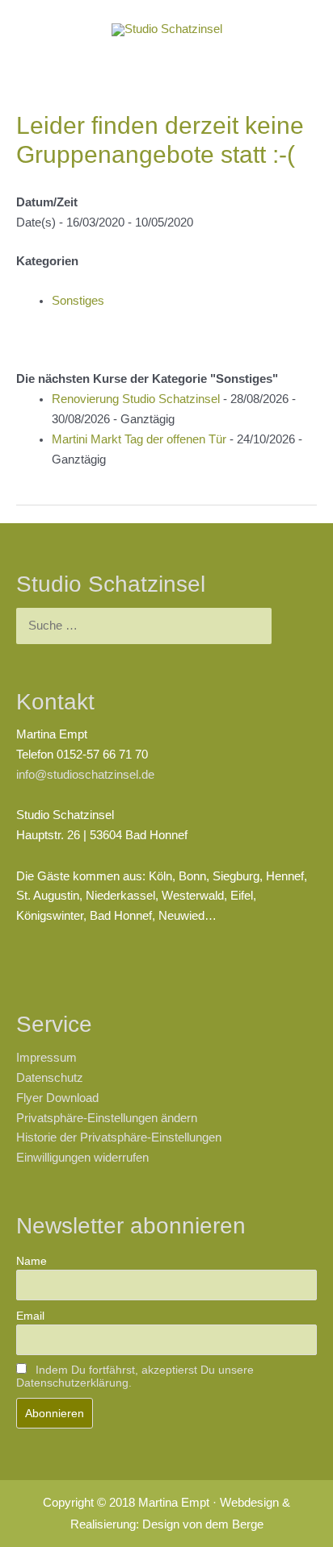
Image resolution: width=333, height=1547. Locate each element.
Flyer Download (57, 1098)
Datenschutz (49, 1077)
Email (30, 1315)
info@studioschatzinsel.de (85, 774)
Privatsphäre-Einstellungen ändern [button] (106, 1118)
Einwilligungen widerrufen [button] (82, 1157)
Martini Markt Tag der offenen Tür (139, 439)
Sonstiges (78, 300)
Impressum (46, 1057)
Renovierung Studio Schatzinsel (136, 399)
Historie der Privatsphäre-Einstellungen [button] (118, 1137)
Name (31, 1260)
